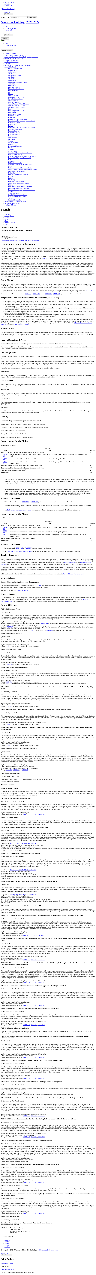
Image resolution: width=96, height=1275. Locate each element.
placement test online (21, 590)
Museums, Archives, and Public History (20, 164)
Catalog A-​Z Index (10, 205)
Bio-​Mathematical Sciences (16, 89)
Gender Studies (12, 137)
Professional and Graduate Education (15, 201)
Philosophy (11, 173)
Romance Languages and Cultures (18, 188)
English (10, 126)
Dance (10, 109)
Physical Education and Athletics (18, 174)
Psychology (11, 180)
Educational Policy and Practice (17, 119)
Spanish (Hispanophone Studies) (18, 195)
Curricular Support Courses (16, 107)
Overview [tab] (7, 214)
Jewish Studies (12, 151)
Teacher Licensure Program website (73, 574)
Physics (10, 176)
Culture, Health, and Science (16, 105)
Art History (11, 77)
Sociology (11, 191)
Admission (7, 63)
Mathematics (12, 161)
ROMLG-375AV (14, 843)
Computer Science (13, 102)
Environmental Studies (15, 129)
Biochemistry (12, 85)
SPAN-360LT (32, 870)
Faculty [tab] (6, 217)
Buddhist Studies (13, 90)
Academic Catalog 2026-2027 (20, 22)
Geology (10, 141)
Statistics (10, 198)
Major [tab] (6, 219)
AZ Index (7, 4)
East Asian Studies (13, 116)
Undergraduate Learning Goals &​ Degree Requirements (21, 57)
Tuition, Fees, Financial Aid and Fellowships (17, 65)
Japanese (11, 149)
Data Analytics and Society (16, 110)
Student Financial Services (21, 324)
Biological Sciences (14, 87)
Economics (11, 117)
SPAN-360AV (32, 843)
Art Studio (11, 79)
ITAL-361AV (23, 843)
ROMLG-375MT (32, 894)
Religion (10, 185)
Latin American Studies (15, 154)
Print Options (8, 14)
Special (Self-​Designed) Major (17, 196)
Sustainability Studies (14, 200)
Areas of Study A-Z (10, 28)
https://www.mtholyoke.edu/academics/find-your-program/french (20, 240)
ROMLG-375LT (14, 870)
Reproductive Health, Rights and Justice (20, 186)
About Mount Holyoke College (13, 55)
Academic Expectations (11, 62)
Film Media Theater (14, 132)
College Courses (13, 100)
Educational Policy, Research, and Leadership (21, 121)
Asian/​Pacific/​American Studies (17, 82)
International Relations (15, 146)
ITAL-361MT (22, 894)
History (10, 144)
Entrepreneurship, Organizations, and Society (21, 127)
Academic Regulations (11, 60)
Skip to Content (9, 2)
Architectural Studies (14, 75)
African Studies (12, 70)
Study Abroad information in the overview (19, 510)
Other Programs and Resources (13, 58)
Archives (7, 12)
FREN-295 (25, 502)
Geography (11, 139)
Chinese (10, 94)
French (10, 136)
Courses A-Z (8, 30)
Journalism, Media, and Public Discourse (20, 153)
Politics (10, 178)
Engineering (11, 124)
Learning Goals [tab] (9, 216)
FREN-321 (44, 258)
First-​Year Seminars (14, 134)
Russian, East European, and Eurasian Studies (21, 190)
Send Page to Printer (7, 1263)
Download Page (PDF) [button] (7, 1269)
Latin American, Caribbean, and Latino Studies (22, 156)
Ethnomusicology (13, 131)
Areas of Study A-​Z (10, 67)
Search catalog (5, 17)
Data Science (12, 112)
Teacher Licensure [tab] (9, 222)
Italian (10, 148)
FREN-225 (5, 462)
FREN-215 (5, 455)
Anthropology (12, 72)
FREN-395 (35, 502)
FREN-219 (5, 459)
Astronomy (11, 84)
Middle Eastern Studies (15, 163)
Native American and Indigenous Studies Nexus (22, 169)
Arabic (10, 73)
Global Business (13, 142)
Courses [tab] (6, 224)
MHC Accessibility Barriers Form (48, 1250)
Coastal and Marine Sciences (16, 97)
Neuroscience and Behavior (16, 171)
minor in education (69, 562)
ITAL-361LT (23, 870)
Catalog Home (8, 5)
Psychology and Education (16, 181)
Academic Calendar (10, 53)
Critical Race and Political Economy (19, 104)
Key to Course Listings (15, 68)
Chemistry (11, 92)
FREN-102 (48, 294)
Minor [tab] (6, 221)
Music (10, 166)
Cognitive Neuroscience (15, 99)
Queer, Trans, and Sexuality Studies (18, 183)
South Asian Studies (14, 193)
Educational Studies (14, 122)
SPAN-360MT (14, 894)
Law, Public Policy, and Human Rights (19, 158)
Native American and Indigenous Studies (20, 168)
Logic (10, 159)
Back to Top (4, 1253)
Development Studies (14, 114)
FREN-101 (28, 294)
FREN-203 (56, 294)
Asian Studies (12, 80)
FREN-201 (89, 291)
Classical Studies (13, 95)
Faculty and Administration (12, 203)
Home (6, 26)
